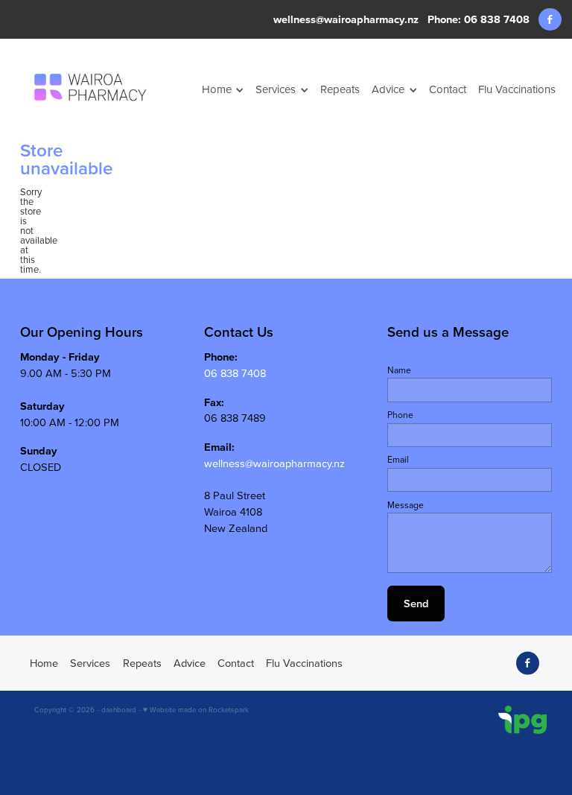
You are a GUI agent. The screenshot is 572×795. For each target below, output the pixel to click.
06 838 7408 (235, 373)
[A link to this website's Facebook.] (550, 19)
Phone (400, 415)
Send (416, 603)
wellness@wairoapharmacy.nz (346, 19)
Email (398, 459)
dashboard (118, 709)
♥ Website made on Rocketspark (196, 709)
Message (405, 505)
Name (399, 370)
